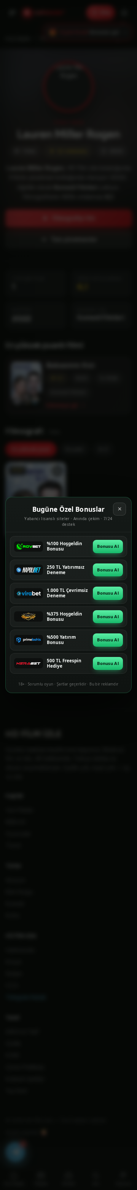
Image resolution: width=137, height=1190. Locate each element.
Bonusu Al (108, 546)
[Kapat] (119, 509)
